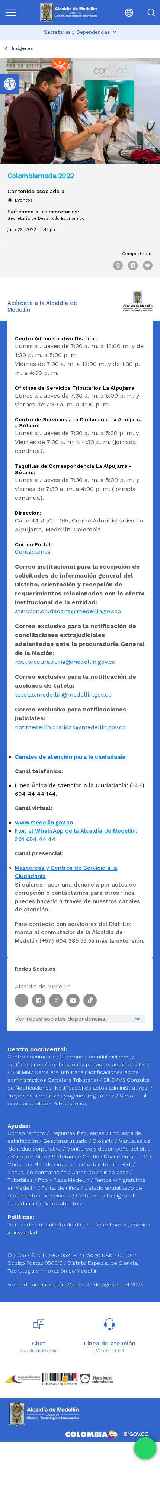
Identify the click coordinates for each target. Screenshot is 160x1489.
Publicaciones (70, 1103)
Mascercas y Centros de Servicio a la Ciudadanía (66, 872)
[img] (11, 13)
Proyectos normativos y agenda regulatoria (61, 1096)
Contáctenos (33, 551)
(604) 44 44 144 (109, 1350)
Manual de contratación (37, 1172)
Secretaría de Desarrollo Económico (45, 218)
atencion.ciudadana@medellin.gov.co (68, 611)
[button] (123, 12)
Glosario (104, 1141)
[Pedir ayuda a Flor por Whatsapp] (145, 1448)
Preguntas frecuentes (78, 1133)
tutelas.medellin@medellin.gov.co (63, 694)
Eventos (24, 200)
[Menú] (15, 12)
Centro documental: (32, 1056)
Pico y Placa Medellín (64, 1180)
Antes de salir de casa (101, 1172)
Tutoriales (20, 1180)
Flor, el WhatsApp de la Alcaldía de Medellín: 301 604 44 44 (76, 835)
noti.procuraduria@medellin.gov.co (65, 661)
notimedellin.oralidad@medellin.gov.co (70, 727)
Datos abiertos (62, 1203)
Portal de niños (61, 1188)
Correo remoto (27, 1133)
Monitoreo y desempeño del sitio (109, 1149)
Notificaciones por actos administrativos (99, 1064)
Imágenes (22, 48)
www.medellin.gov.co (44, 822)
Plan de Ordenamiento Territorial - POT (83, 1164)
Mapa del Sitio (29, 1157)
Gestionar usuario (66, 1141)
